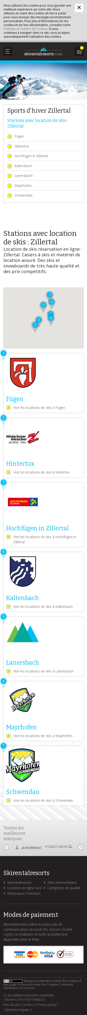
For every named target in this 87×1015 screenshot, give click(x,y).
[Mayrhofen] (43, 711)
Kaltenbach (23, 165)
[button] (35, 327)
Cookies (27, 1004)
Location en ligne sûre (24, 888)
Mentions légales (18, 1010)
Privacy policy (47, 1004)
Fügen (19, 136)
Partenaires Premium (23, 893)
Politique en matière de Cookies (25, 29)
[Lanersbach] (43, 646)
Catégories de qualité (63, 888)
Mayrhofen (23, 185)
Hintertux (21, 146)
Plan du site (11, 1004)
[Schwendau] (43, 776)
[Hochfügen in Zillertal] (43, 514)
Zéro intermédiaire (61, 882)
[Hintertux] (43, 448)
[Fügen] (43, 383)
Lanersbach (23, 175)
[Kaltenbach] (43, 582)
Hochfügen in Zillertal (31, 156)
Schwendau (23, 195)
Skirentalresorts (19, 882)
